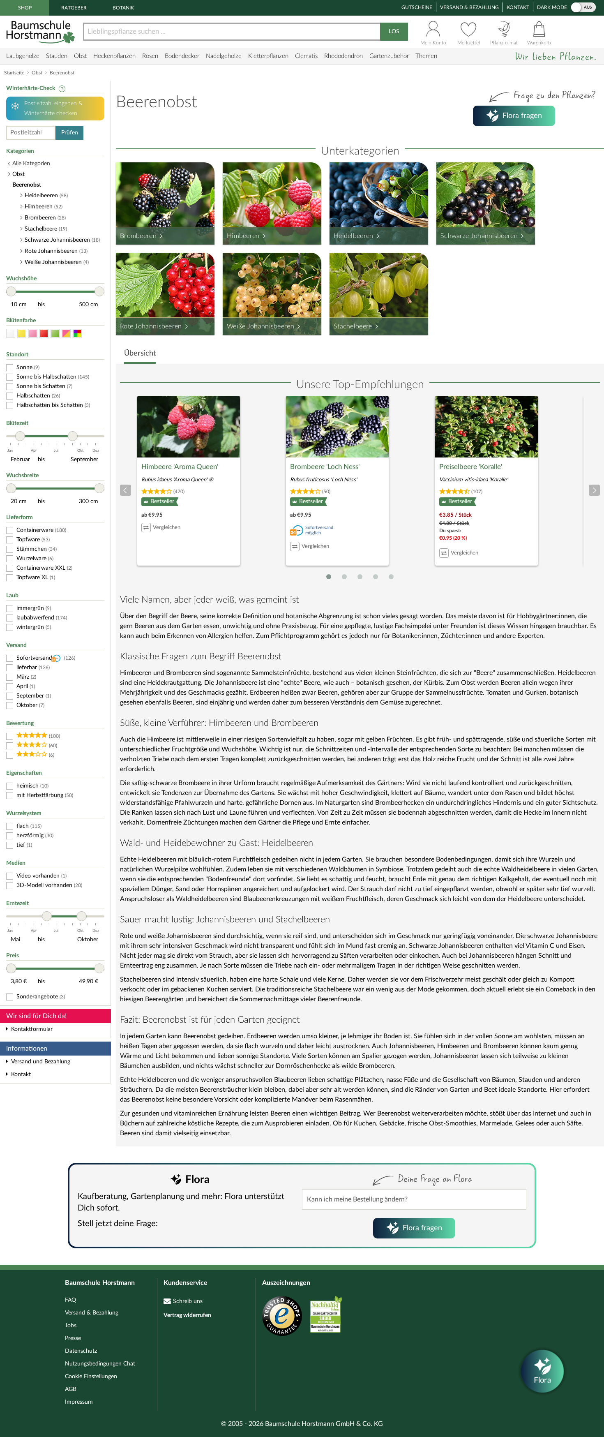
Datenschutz (81, 1351)
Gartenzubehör (389, 56)
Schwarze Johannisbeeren (479, 236)
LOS (394, 32)
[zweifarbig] (66, 333)
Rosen (150, 56)
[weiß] (10, 333)
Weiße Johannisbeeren (260, 326)
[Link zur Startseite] (41, 32)
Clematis (306, 56)
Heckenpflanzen (114, 56)
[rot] (43, 333)
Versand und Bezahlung (40, 1062)
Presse (73, 1338)
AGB (70, 1389)
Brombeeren (138, 236)
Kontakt (518, 7)
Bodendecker (182, 56)
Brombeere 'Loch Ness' (325, 466)
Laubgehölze (22, 56)
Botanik (123, 7)
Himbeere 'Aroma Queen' (179, 466)
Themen (426, 56)
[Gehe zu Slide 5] (391, 577)
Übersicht (140, 353)
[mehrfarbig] (77, 333)
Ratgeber (74, 7)
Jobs (70, 1325)
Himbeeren (243, 236)
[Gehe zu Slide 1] (329, 577)
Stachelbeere (353, 326)
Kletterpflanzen (268, 56)
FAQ (70, 1300)
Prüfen (69, 133)
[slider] (11, 291)
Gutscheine (416, 7)
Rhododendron (343, 56)
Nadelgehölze (224, 56)
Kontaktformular (32, 1029)
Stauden (56, 56)
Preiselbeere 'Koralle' (470, 466)
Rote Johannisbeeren (151, 326)
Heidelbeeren (353, 236)
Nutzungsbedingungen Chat (100, 1364)
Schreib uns (188, 1301)
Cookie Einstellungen (91, 1376)
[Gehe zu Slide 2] (344, 577)
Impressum (79, 1402)
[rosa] (32, 333)
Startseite (14, 72)
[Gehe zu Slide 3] (360, 577)
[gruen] (55, 333)
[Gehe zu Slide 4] (375, 577)
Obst (80, 56)
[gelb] (21, 333)
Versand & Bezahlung (469, 7)
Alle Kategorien (31, 163)
